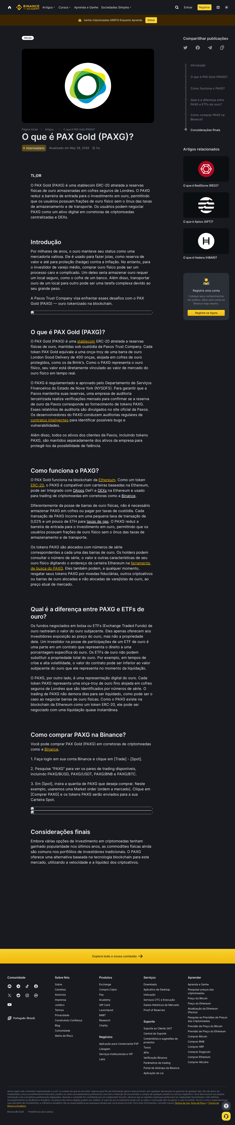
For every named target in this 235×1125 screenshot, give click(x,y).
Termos (59, 1010)
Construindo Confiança (68, 1020)
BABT (102, 1015)
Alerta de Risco (64, 1035)
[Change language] (218, 7)
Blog (57, 1025)
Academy (105, 999)
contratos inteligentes (49, 420)
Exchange (105, 984)
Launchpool (106, 1010)
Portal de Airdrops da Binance (161, 1067)
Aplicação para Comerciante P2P (119, 1043)
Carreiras (60, 989)
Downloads (150, 984)
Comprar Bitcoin (197, 1036)
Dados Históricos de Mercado (161, 1004)
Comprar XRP (196, 1046)
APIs (146, 1052)
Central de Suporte (155, 1033)
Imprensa (60, 999)
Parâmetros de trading (157, 1062)
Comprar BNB (196, 1041)
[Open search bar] (175, 7)
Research (104, 1020)
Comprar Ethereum (199, 1056)
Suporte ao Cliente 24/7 (158, 1028)
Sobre (58, 984)
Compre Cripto (108, 989)
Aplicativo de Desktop (157, 989)
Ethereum (107, 480)
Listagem (104, 1048)
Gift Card (104, 1004)
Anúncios (60, 994)
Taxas (147, 1047)
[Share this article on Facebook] (198, 47)
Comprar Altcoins (198, 1062)
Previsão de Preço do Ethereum (207, 1031)
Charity (103, 1025)
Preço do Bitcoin (197, 998)
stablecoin (86, 341)
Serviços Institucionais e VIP (116, 1054)
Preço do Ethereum (199, 1003)
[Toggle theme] (227, 7)
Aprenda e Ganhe (198, 984)
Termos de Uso (182, 1103)
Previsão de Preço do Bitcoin (205, 1026)
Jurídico (59, 1004)
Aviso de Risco (198, 1103)
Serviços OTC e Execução (159, 999)
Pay (101, 994)
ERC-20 (37, 485)
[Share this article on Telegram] (210, 47)
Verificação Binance (155, 1057)
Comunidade (62, 1030)
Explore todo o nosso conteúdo (114, 956)
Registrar (204, 7)
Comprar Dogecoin (199, 1051)
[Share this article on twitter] (185, 47)
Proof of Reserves (154, 1010)
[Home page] (27, 7)
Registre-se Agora (206, 312)
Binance (51, 749)
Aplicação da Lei (153, 1073)
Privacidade (62, 1015)
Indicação (149, 994)
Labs (102, 1059)
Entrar (188, 7)
